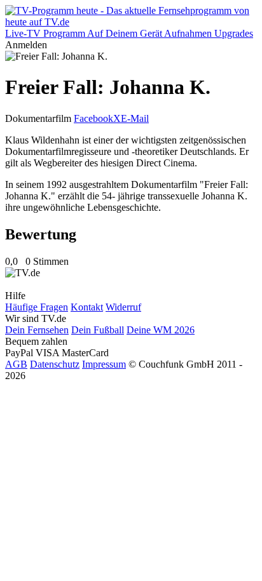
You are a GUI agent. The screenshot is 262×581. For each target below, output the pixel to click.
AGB (16, 364)
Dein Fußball (97, 329)
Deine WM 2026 (161, 329)
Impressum (104, 364)
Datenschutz (54, 364)
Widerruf (123, 307)
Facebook (93, 118)
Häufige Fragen (36, 307)
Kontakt (87, 307)
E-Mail (135, 118)
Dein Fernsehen (37, 329)
